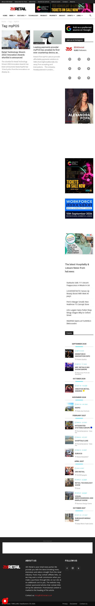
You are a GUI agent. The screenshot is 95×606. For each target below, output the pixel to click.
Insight (62, 15)
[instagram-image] (69, 59)
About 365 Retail (7, 2)
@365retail (79, 47)
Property (53, 15)
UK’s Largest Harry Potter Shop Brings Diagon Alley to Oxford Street (79, 312)
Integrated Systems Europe (82, 427)
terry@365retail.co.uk (43, 595)
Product (43, 15)
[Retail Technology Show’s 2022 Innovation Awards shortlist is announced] (16, 39)
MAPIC (77, 408)
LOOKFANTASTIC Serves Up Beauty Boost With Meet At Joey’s (78, 293)
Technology (33, 15)
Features (20, 15)
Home (5, 15)
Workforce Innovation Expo (82, 355)
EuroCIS (78, 453)
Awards (72, 2)
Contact (65, 2)
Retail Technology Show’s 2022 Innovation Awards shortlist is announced (13, 55)
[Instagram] (73, 568)
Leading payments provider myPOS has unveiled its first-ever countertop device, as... (46, 50)
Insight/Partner (39, 43)
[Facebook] (67, 568)
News (11, 15)
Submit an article (43, 2)
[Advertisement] (79, 141)
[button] (90, 15)
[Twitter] (78, 568)
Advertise (32, 2)
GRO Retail (80, 472)
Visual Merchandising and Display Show (84, 498)
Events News (6, 48)
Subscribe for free (21, 2)
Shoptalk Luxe (81, 441)
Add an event (55, 2)
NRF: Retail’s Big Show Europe (82, 368)
